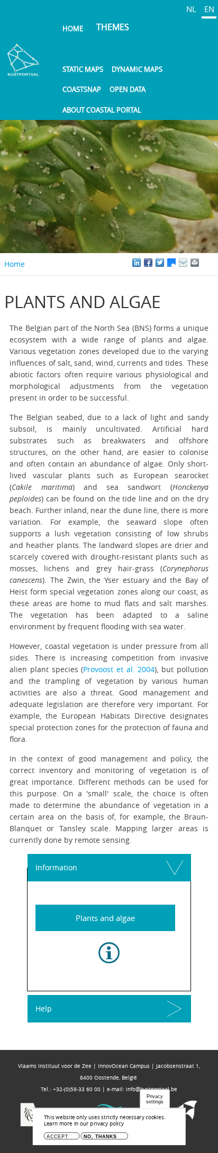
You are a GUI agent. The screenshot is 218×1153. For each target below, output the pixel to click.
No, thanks (100, 1136)
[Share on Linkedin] (136, 262)
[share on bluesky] (171, 262)
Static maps (82, 69)
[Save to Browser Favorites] (183, 262)
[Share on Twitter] (160, 262)
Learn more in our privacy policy (84, 1123)
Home (72, 28)
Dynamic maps (137, 69)
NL (191, 9)
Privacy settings (154, 1099)
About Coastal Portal (101, 110)
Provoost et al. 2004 (119, 669)
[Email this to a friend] (194, 262)
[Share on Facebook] (148, 262)
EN (209, 9)
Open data (128, 89)
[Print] (206, 262)
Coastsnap (81, 89)
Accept (57, 1136)
